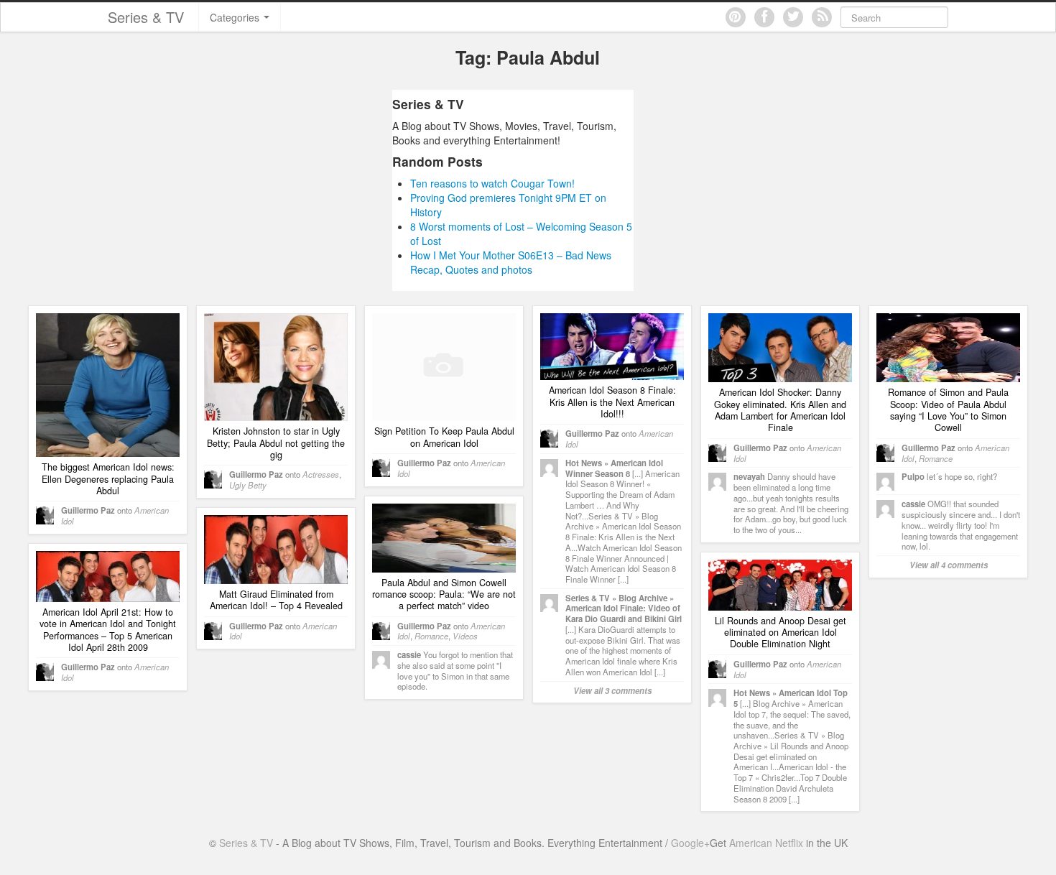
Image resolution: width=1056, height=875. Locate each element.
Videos (465, 636)
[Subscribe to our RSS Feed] (822, 17)
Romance (936, 458)
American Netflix (766, 842)
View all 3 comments (612, 690)
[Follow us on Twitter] (793, 17)
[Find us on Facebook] (764, 17)
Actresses (320, 474)
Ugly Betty (248, 485)
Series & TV (146, 16)
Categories (236, 17)
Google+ (690, 842)
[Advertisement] (257, 190)
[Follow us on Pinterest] (736, 17)
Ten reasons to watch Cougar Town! (492, 183)
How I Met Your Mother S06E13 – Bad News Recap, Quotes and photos (510, 262)
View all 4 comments (948, 564)
